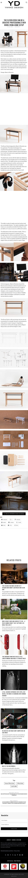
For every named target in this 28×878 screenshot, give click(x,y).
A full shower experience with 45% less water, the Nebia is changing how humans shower (14, 694)
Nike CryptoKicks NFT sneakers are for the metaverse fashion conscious (14, 794)
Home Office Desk (9, 783)
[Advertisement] (14, 14)
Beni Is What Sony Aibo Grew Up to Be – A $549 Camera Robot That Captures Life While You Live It (13, 623)
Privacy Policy (17, 850)
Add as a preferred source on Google (14, 513)
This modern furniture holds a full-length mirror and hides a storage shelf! (14, 657)
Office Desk (20, 783)
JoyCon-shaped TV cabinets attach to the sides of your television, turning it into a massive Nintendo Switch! (14, 802)
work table (14, 786)
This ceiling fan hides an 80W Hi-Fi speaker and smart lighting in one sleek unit (13, 587)
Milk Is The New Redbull (9, 766)
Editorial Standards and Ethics (7, 850)
